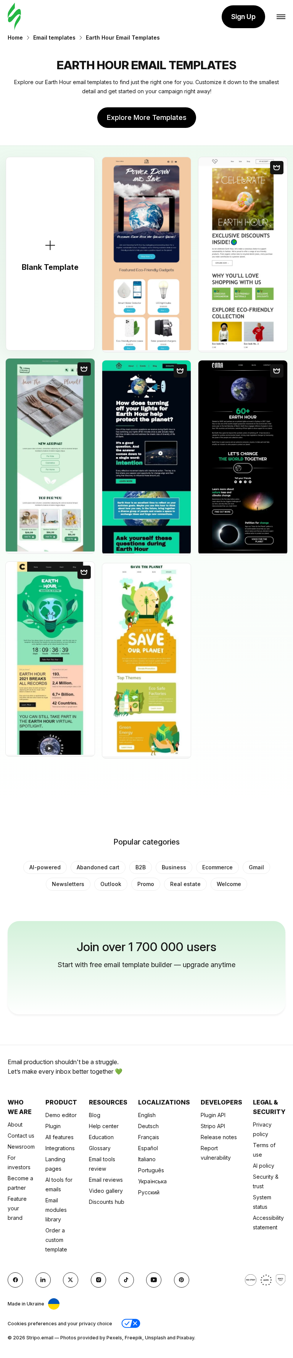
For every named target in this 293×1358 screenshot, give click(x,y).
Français (148, 1137)
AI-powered (45, 867)
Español (148, 1148)
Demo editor (61, 1115)
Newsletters (68, 884)
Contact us (21, 1135)
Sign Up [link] (243, 17)
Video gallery (106, 1190)
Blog (94, 1115)
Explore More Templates (147, 117)
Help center (104, 1126)
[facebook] (15, 1280)
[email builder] (14, 17)
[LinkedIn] (43, 1280)
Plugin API (213, 1115)
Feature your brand (17, 1208)
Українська (152, 1181)
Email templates (54, 37)
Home (15, 37)
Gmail (256, 867)
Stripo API (213, 1126)
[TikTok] (126, 1280)
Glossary (100, 1148)
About (15, 1124)
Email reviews (106, 1179)
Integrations (60, 1148)
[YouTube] (153, 1280)
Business (174, 867)
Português (151, 1170)
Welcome (229, 884)
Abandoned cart (98, 867)
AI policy (263, 1165)
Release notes (219, 1137)
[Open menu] (281, 17)
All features (59, 1137)
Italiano (147, 1159)
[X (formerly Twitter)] (70, 1280)
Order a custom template (56, 1240)
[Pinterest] (181, 1280)
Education (101, 1137)
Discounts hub (106, 1202)
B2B (140, 867)
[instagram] (98, 1280)
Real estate (185, 884)
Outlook (110, 884)
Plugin (53, 1126)
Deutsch (148, 1126)
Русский (148, 1192)
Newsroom (21, 1146)
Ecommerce (217, 867)
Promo (145, 884)
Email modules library (56, 1210)
